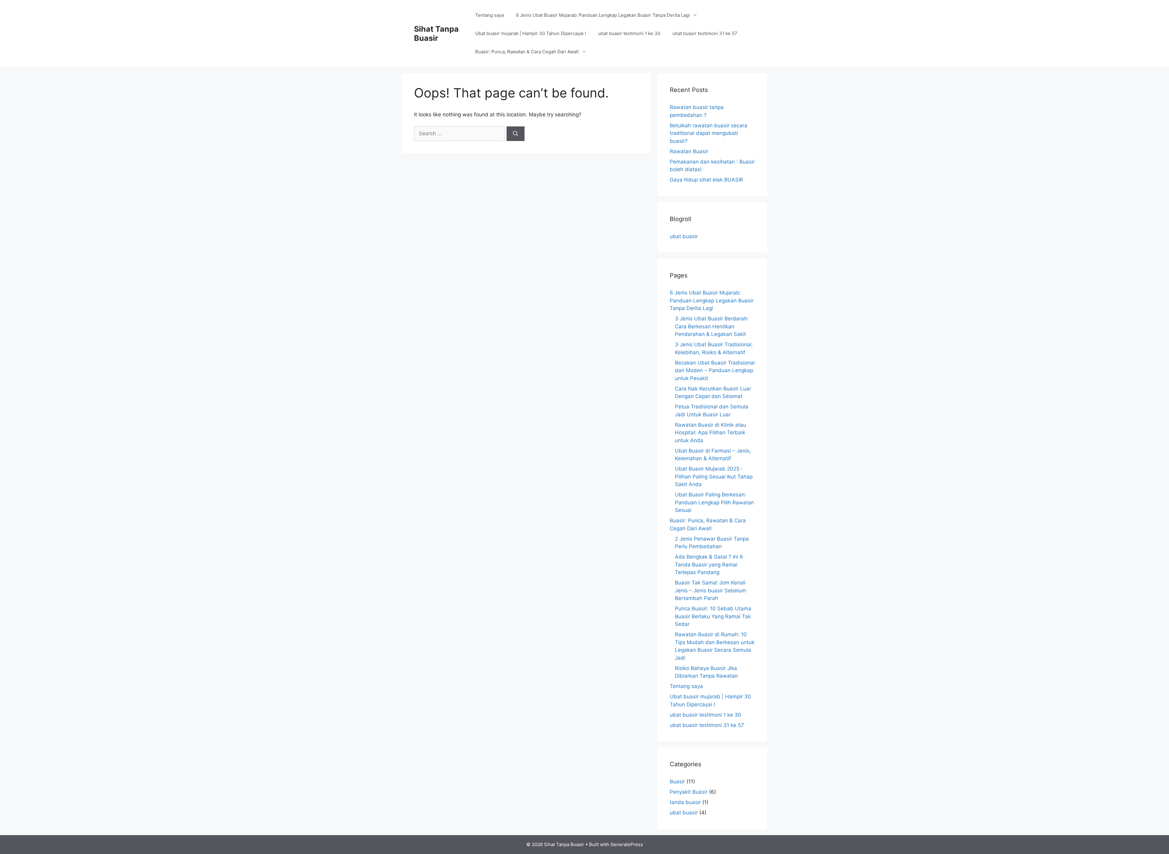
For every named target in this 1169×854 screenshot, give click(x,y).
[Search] (516, 133)
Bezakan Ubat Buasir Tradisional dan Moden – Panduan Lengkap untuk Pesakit (715, 370)
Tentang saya (489, 15)
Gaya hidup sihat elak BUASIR (706, 180)
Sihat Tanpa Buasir (436, 33)
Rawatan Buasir (689, 151)
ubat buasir (684, 236)
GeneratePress (626, 844)
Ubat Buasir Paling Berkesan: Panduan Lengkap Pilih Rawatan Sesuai (714, 502)
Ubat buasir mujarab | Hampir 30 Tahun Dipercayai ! (530, 33)
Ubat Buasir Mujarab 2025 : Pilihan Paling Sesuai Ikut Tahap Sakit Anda (714, 476)
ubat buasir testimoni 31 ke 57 (704, 33)
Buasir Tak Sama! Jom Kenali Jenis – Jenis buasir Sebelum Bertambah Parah (710, 590)
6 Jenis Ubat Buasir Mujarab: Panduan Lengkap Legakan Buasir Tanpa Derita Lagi (603, 15)
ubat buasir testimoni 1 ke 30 (629, 33)
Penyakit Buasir (688, 792)
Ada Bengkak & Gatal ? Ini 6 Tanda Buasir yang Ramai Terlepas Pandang (709, 564)
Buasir (677, 781)
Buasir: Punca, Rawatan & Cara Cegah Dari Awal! (527, 52)
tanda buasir (685, 802)
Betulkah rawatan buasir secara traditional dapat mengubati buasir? (708, 133)
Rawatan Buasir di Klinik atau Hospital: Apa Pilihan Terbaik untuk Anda (710, 432)
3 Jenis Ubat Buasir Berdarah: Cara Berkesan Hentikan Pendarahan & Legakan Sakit (712, 326)
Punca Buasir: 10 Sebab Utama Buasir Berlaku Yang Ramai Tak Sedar (713, 616)
